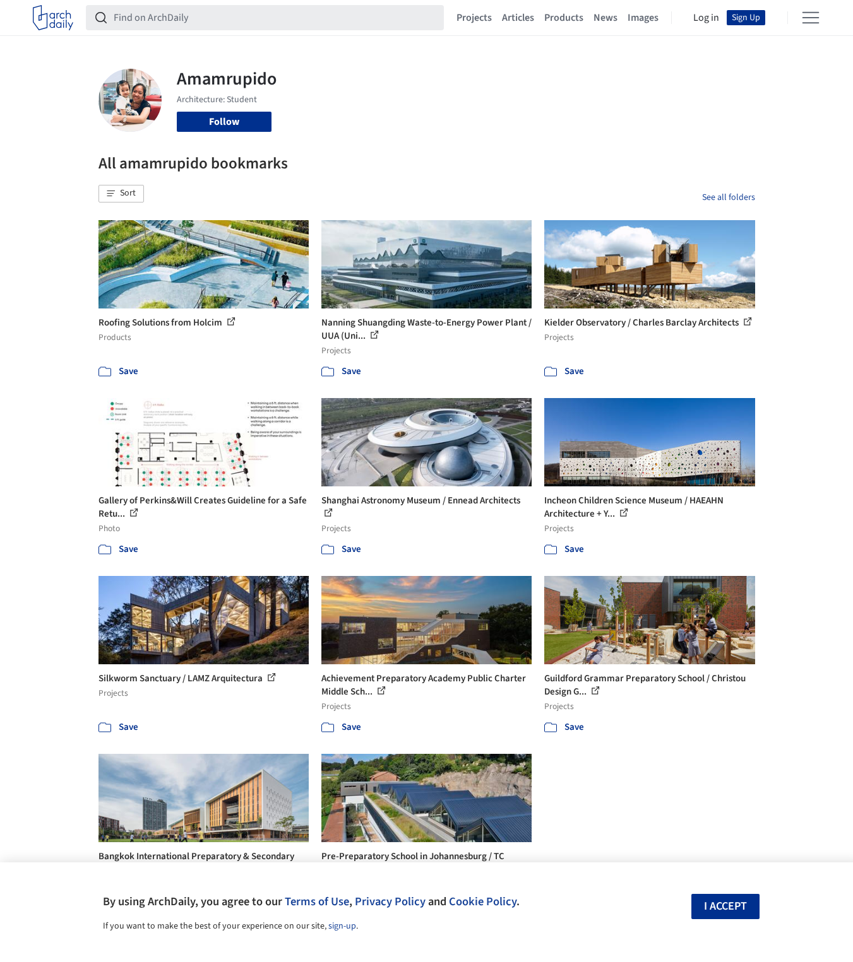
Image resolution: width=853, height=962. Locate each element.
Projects (474, 18)
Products (563, 18)
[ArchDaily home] (53, 17)
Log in (706, 18)
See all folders (728, 197)
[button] (121, 193)
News (605, 18)
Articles (518, 18)
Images (643, 18)
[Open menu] (811, 18)
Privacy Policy (390, 901)
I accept (725, 906)
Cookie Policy (482, 901)
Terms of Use (317, 901)
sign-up (342, 926)
